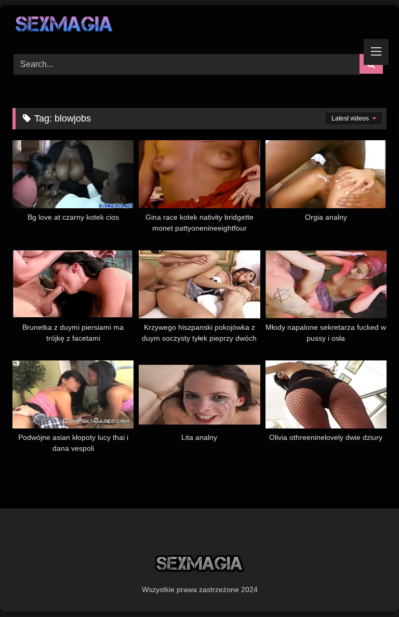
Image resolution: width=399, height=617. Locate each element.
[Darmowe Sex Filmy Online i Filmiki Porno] (199, 26)
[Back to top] (366, 586)
